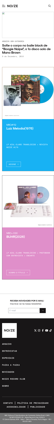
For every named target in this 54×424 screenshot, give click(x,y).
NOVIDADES (8, 372)
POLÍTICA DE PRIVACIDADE (33, 403)
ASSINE (12, 164)
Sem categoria (17, 41)
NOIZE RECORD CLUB (13, 379)
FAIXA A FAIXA (11, 365)
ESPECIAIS (8, 358)
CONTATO (8, 403)
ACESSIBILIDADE (16, 407)
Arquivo (5, 41)
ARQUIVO (7, 344)
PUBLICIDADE (37, 407)
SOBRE (5, 386)
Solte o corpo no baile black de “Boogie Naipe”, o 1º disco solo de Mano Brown (26, 48)
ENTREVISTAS (9, 351)
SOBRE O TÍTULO (17, 272)
